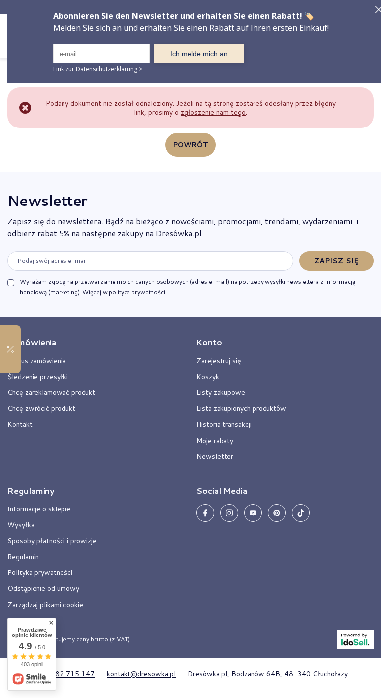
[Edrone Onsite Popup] (190, 349)
